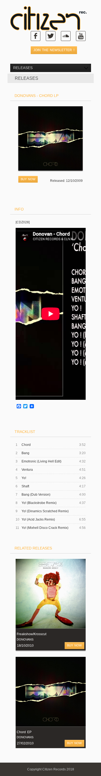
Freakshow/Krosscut (31, 634)
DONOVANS (25, 639)
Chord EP (24, 732)
